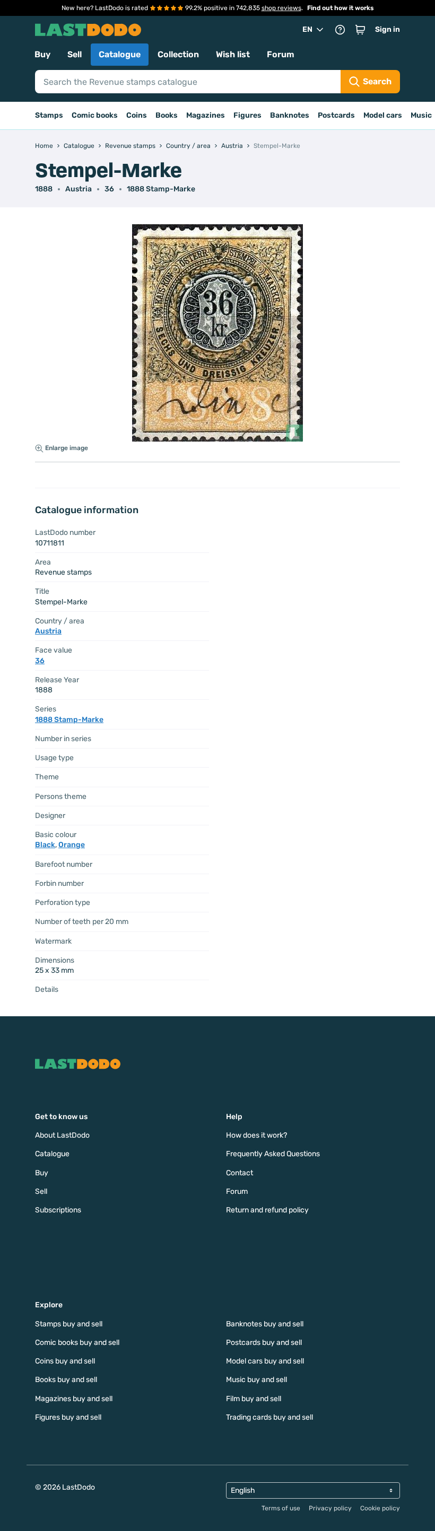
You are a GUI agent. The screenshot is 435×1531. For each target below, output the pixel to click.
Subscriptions (58, 1210)
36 (109, 188)
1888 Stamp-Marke (161, 188)
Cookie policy (380, 1508)
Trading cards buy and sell (269, 1417)
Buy (42, 54)
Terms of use (281, 1508)
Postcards (336, 115)
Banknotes (289, 115)
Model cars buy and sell (265, 1361)
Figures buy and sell (68, 1417)
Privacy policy (330, 1508)
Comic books (95, 115)
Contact (239, 1172)
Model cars (382, 115)
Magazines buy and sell (73, 1398)
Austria (78, 188)
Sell (74, 54)
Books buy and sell (66, 1379)
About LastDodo (62, 1135)
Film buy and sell (253, 1398)
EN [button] (307, 29)
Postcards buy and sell (264, 1342)
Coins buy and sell (65, 1361)
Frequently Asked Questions (273, 1153)
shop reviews (281, 8)
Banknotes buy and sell (264, 1323)
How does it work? (256, 1135)
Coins (136, 115)
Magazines (205, 115)
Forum (280, 54)
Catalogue (120, 54)
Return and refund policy (267, 1210)
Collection (178, 54)
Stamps (49, 115)
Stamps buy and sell (68, 1323)
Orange (71, 844)
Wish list (233, 54)
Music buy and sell (256, 1379)
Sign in (387, 29)
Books (166, 115)
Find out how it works (340, 8)
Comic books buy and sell (77, 1342)
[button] (360, 29)
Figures (247, 115)
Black (45, 844)
